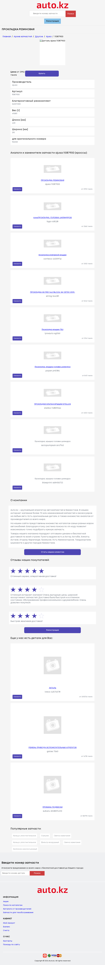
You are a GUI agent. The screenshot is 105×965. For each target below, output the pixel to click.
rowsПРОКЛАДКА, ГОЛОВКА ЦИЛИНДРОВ (52, 217)
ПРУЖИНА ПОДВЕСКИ (52, 807)
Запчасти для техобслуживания (18, 912)
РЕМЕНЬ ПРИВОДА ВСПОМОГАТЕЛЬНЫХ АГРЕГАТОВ (53, 747)
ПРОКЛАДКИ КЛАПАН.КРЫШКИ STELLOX (52, 404)
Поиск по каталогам (12, 905)
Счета (6, 930)
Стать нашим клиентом (52, 552)
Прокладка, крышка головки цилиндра (52, 367)
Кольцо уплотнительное (24, 836)
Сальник (45, 836)
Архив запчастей (23, 37)
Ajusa (48, 37)
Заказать (17, 189)
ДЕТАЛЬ (52, 688)
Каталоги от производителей (17, 909)
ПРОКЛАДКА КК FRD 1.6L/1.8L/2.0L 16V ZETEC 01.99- (52, 292)
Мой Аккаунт (9, 923)
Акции (5, 901)
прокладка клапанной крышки (52, 255)
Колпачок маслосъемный (25, 849)
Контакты (7, 941)
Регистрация (52, 21)
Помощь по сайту (11, 944)
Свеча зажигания (62, 836)
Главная (7, 37)
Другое (39, 37)
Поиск (70, 14)
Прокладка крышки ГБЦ (52, 329)
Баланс (6, 927)
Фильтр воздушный (50, 842)
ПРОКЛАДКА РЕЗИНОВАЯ (52, 180)
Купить (42, 73)
